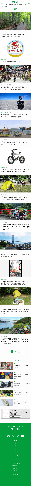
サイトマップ (15, 471)
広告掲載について (15, 465)
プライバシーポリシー (15, 468)
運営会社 (15, 470)
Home (2, 6)
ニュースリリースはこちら (15, 463)
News (15, 459)
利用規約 (15, 466)
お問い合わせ (15, 461)
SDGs (15, 457)
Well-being (15, 455)
